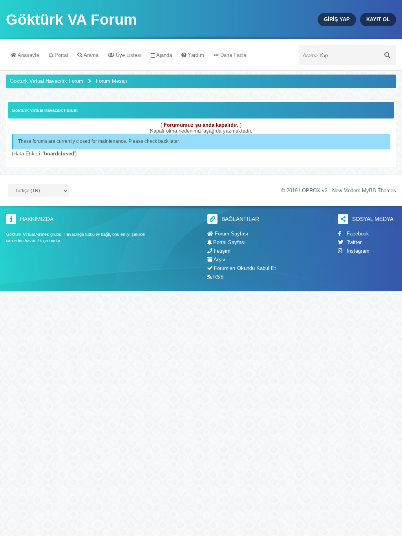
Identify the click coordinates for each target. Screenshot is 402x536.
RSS (218, 277)
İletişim (221, 251)
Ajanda (163, 55)
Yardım (195, 55)
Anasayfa (27, 55)
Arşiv (218, 260)
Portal (60, 55)
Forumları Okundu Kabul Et (244, 268)
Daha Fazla (232, 55)
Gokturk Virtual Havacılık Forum (46, 81)
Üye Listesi (127, 55)
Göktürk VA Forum (71, 19)
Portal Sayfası (229, 242)
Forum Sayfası (231, 234)
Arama (90, 55)
